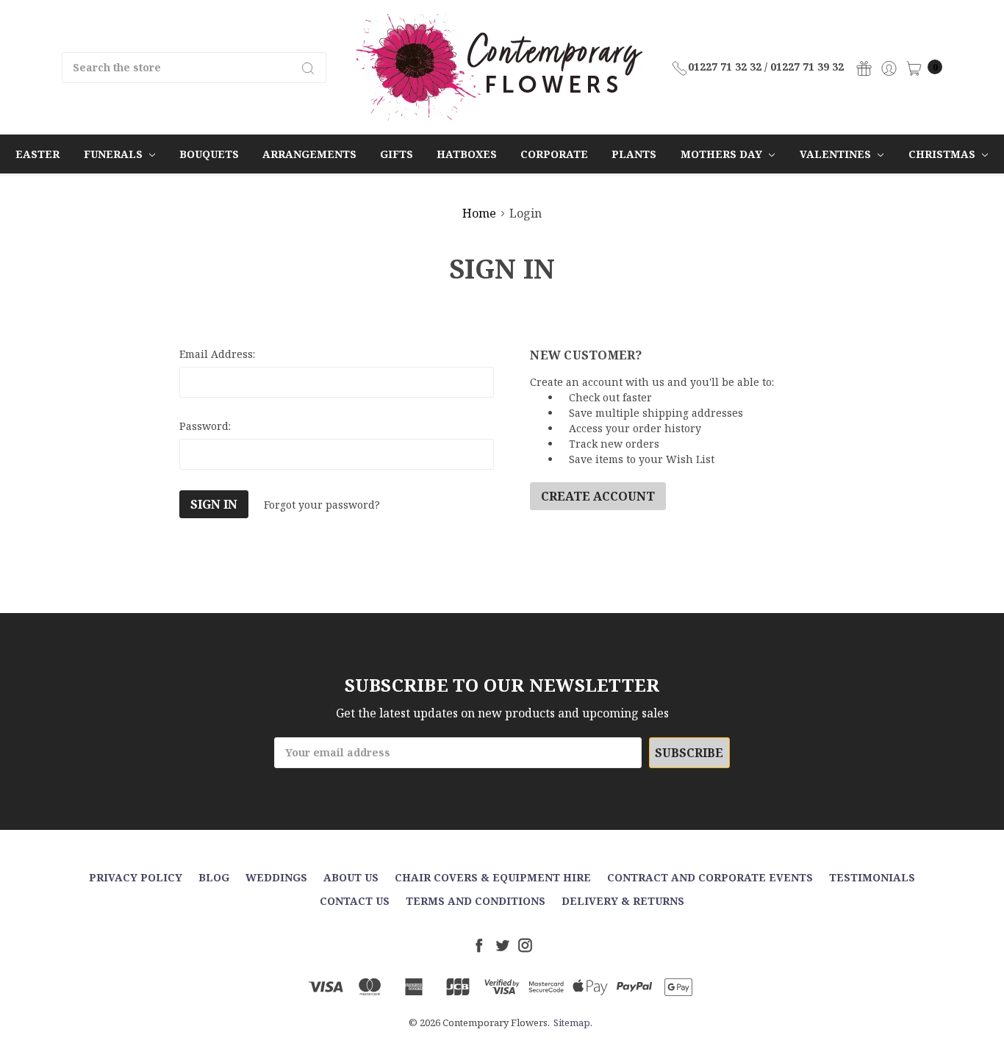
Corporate (554, 154)
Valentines (837, 154)
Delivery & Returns (623, 901)
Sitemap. (572, 1022)
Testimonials (872, 877)
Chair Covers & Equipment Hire (493, 877)
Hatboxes (467, 154)
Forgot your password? (322, 505)
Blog (213, 877)
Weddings (276, 877)
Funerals (115, 154)
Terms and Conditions (475, 901)
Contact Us (355, 901)
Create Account (598, 496)
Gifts (396, 154)
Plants (634, 154)
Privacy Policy (135, 877)
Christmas (943, 154)
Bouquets (209, 154)
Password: (205, 426)
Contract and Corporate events (710, 877)
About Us (351, 877)
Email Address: (217, 354)
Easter (37, 154)
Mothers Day (723, 154)
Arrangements (309, 154)
